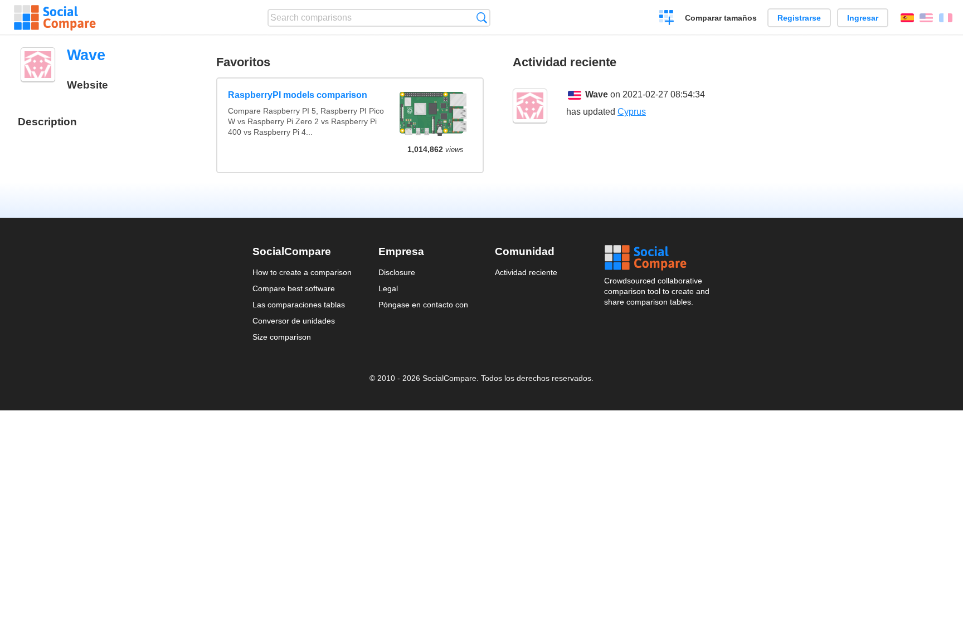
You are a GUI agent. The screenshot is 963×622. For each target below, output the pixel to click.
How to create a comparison (302, 272)
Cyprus (631, 111)
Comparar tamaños (721, 17)
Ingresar (862, 17)
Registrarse (799, 17)
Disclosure (396, 272)
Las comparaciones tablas (298, 304)
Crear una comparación (666, 19)
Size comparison (281, 336)
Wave (596, 94)
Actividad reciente (526, 272)
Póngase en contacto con (423, 304)
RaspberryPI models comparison (297, 95)
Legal (388, 288)
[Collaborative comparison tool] (55, 18)
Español (907, 17)
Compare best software (293, 288)
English (926, 17)
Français (945, 17)
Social (657, 257)
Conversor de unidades (293, 320)
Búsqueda (481, 17)
